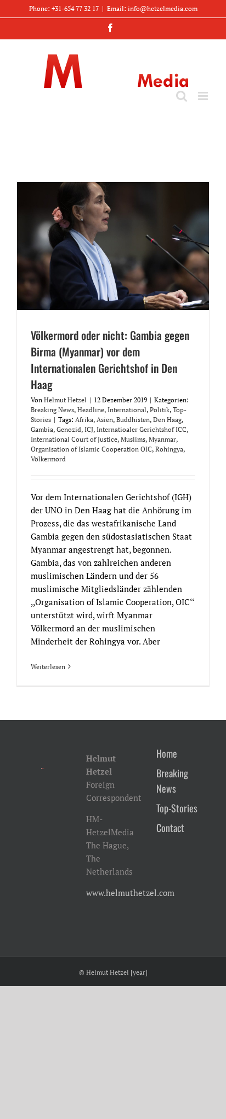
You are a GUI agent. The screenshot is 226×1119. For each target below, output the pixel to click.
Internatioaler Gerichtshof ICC (142, 429)
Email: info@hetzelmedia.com (152, 8)
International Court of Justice (74, 439)
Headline (90, 410)
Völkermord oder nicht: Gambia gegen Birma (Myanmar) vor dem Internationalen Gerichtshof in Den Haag (110, 359)
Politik (160, 410)
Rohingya (169, 449)
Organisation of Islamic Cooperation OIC (91, 449)
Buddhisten (133, 419)
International (127, 410)
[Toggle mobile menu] (204, 96)
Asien (105, 419)
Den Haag (167, 419)
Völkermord (48, 459)
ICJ (88, 429)
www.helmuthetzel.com (130, 892)
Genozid (68, 429)
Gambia (42, 429)
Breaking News (52, 410)
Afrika (84, 419)
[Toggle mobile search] (181, 96)
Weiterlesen (48, 667)
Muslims (133, 439)
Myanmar (162, 439)
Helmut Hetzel (65, 400)
